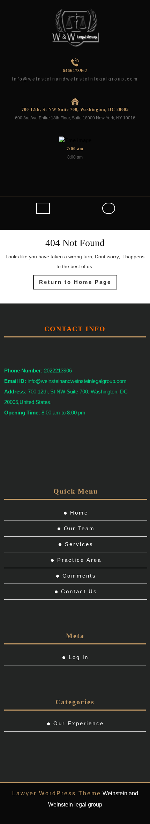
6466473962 (75, 70)
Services (79, 544)
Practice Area (79, 560)
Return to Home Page (78, 284)
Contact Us (79, 591)
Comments (79, 576)
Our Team (79, 528)
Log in (79, 657)
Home (79, 513)
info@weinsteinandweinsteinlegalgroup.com (75, 79)
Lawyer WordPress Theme (56, 793)
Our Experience (78, 723)
